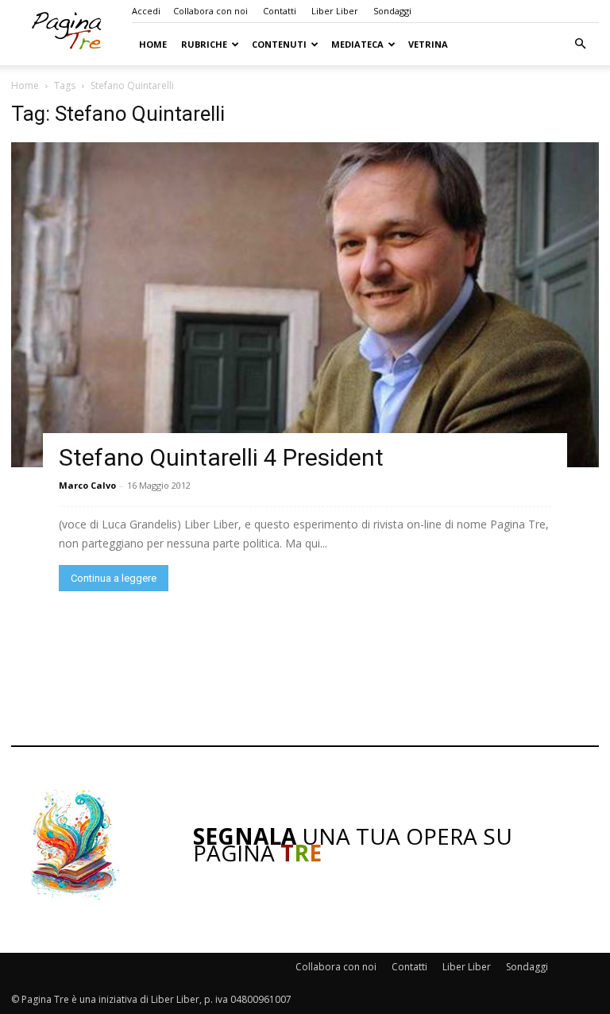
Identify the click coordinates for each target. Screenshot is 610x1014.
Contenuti (279, 44)
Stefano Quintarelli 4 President (221, 457)
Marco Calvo (87, 485)
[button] (580, 44)
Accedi (146, 11)
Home (153, 44)
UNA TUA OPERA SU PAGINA (352, 844)
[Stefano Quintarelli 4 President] (305, 304)
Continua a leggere (113, 578)
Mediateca (357, 44)
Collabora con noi (210, 11)
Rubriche (204, 44)
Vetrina (428, 44)
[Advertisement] (305, 668)
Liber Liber (334, 11)
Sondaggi (392, 11)
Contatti (279, 11)
